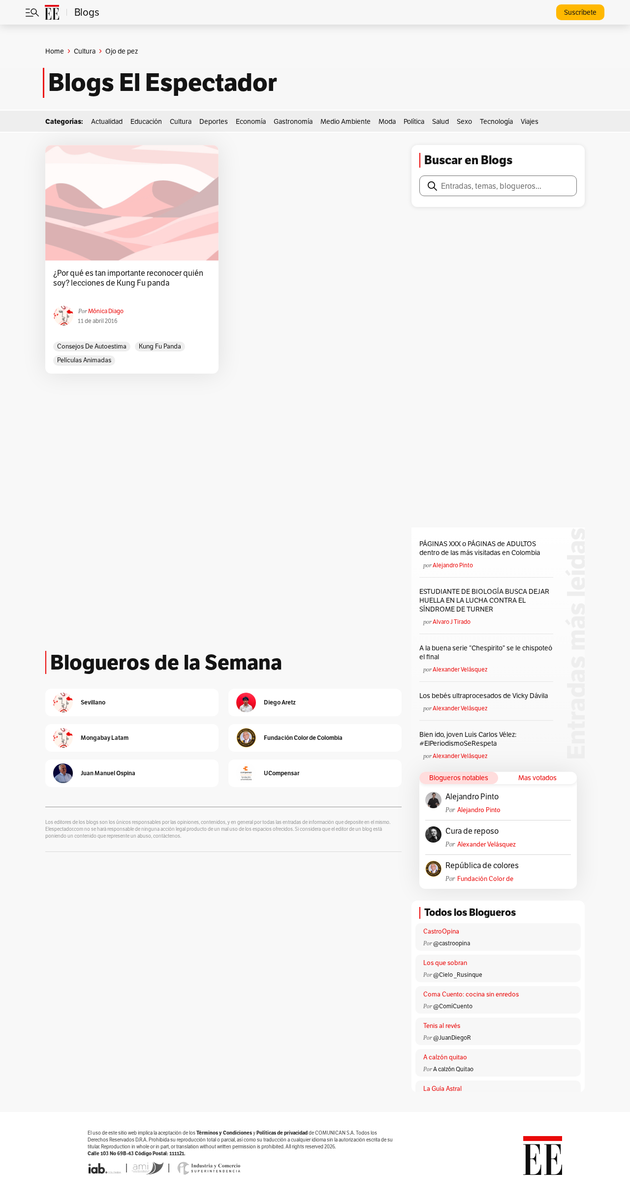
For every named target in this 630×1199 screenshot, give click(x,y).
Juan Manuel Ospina (108, 773)
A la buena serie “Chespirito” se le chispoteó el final (485, 652)
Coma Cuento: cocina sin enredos (471, 994)
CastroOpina (441, 931)
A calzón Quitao (453, 1069)
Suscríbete (580, 12)
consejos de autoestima (91, 346)
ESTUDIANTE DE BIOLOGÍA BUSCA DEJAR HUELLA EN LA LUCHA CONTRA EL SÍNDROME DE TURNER (484, 600)
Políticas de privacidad (282, 1133)
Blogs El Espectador (162, 82)
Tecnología (496, 121)
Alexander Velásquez (460, 669)
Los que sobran (445, 963)
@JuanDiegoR (452, 1037)
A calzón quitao (445, 1057)
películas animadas (84, 360)
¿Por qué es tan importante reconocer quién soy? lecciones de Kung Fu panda (128, 278)
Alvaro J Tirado (452, 621)
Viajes (529, 121)
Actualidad (107, 121)
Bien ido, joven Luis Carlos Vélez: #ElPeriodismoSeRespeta (467, 739)
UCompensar (281, 773)
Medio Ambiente (345, 121)
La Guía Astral (442, 1088)
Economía (251, 121)
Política (414, 121)
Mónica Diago (106, 311)
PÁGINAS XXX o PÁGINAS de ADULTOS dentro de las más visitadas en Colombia (479, 548)
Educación (146, 121)
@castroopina (451, 943)
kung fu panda (160, 346)
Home (54, 51)
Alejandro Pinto (453, 565)
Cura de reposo (472, 831)
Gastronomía (293, 121)
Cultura (84, 51)
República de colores (482, 866)
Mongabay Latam (104, 737)
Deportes (213, 121)
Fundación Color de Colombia (485, 879)
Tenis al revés (441, 1026)
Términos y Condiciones (224, 1133)
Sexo (464, 121)
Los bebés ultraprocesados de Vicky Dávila (485, 695)
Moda (387, 121)
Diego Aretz (280, 702)
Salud (440, 121)
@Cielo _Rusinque (457, 974)
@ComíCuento (452, 1006)
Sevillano (93, 702)
